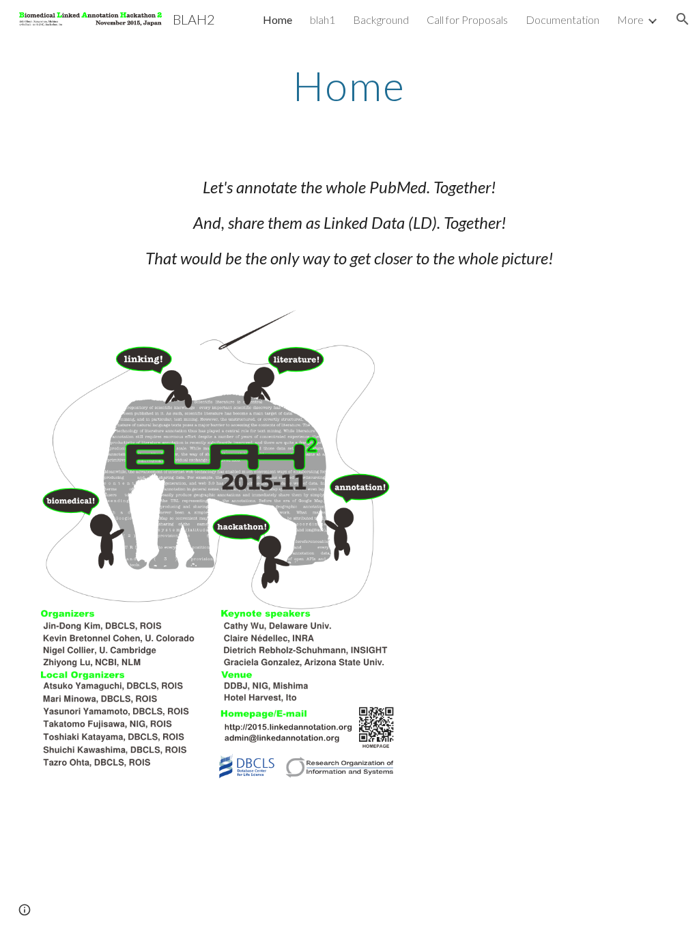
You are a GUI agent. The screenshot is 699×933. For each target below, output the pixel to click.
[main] (349, 85)
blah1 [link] (322, 19)
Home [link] (277, 19)
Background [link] (381, 19)
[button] (682, 19)
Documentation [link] (562, 19)
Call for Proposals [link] (467, 19)
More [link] (630, 19)
